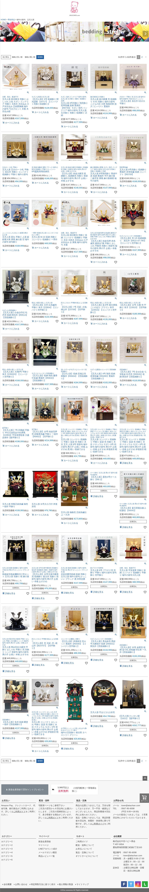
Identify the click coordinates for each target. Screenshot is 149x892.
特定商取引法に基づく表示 (43, 884)
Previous (3, 34)
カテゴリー (7, 836)
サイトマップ (83, 884)
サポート (80, 836)
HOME (3, 20)
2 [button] (142, 57)
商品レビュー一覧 (46, 856)
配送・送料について (85, 845)
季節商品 (11, 20)
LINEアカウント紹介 (47, 849)
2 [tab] (75, 44)
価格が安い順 (17, 57)
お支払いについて (84, 849)
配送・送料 (44, 800)
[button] (146, 57)
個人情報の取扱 (66, 884)
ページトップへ (145, 778)
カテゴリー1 (7, 841)
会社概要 (117, 836)
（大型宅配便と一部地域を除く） (77, 789)
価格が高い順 (30, 57)
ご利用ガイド (19, 811)
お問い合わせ (21, 884)
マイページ (44, 836)
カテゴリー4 (7, 852)
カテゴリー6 (7, 860)
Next (145, 34)
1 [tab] (73, 44)
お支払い (6, 800)
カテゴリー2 (7, 845)
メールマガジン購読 (47, 852)
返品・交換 (81, 800)
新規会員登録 (44, 841)
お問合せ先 (118, 800)
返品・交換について (85, 852)
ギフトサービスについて (87, 856)
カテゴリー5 (7, 856)
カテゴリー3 (7, 849)
